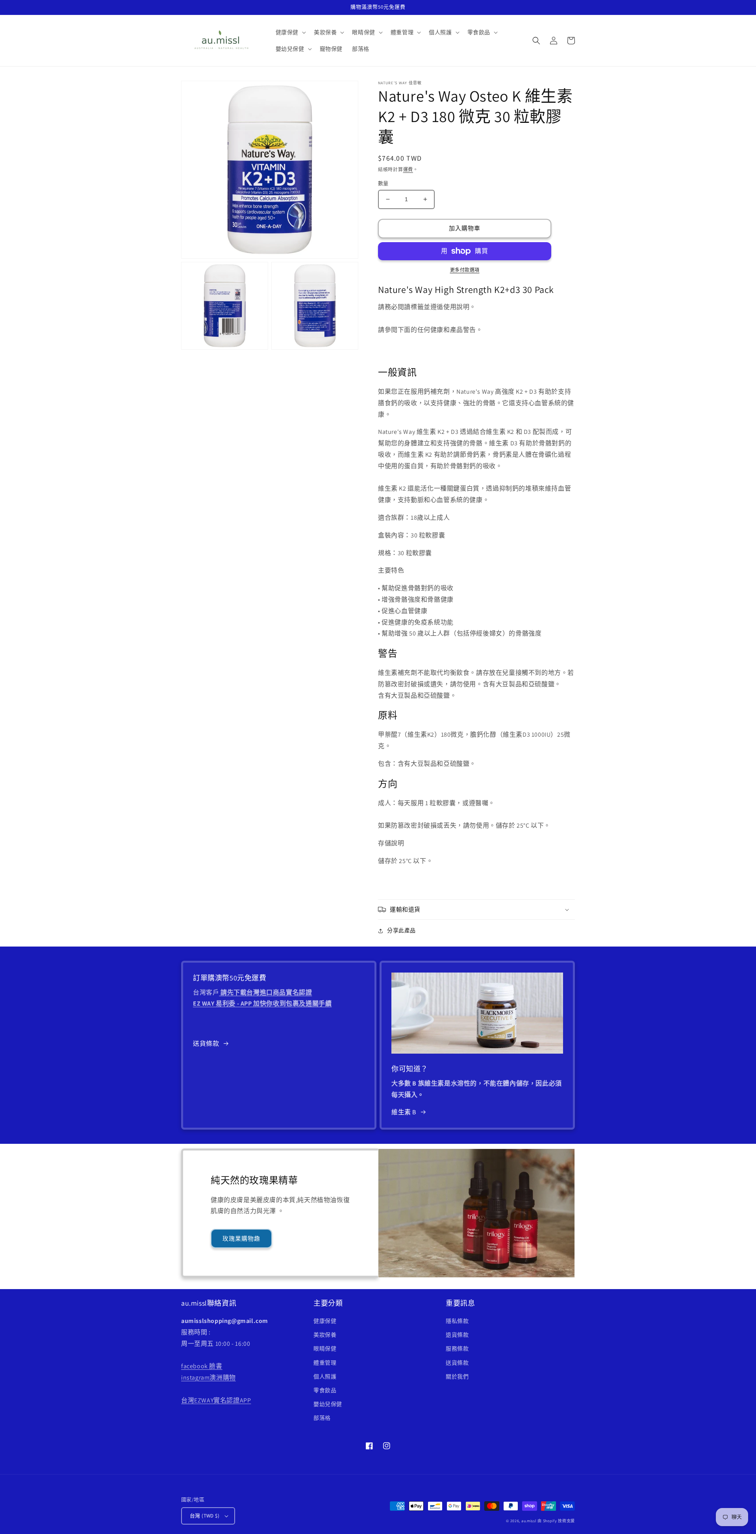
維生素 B (403, 1112)
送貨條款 (206, 1043)
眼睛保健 (324, 1348)
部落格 (322, 1417)
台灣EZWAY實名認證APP (216, 1400)
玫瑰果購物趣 (241, 1238)
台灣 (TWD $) (204, 1515)
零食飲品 (324, 1390)
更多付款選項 (465, 270)
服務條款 (457, 1348)
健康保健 (324, 1321)
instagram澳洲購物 (208, 1377)
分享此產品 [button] (401, 930)
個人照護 (324, 1376)
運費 (408, 169)
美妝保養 (324, 1334)
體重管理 (324, 1362)
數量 (383, 183)
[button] (290, 32)
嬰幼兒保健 (327, 1404)
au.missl (529, 1520)
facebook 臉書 (201, 1366)
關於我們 (457, 1376)
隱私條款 (457, 1321)
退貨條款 (457, 1334)
